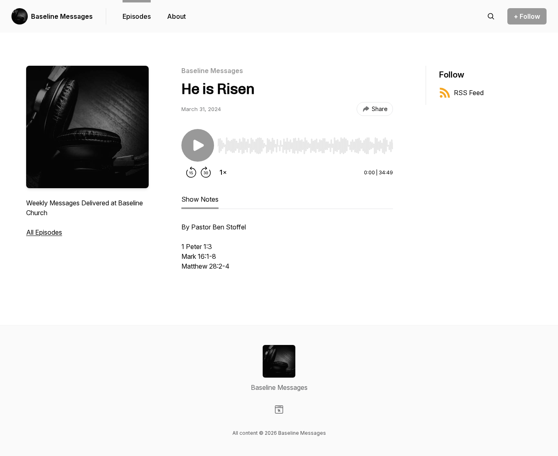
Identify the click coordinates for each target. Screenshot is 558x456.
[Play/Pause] (197, 145)
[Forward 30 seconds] (206, 172)
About (176, 16)
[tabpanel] (287, 250)
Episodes (137, 16)
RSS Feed (469, 93)
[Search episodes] (491, 16)
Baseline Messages (62, 16)
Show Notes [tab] (200, 199)
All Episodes (44, 232)
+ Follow (527, 16)
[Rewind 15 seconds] (191, 172)
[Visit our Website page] (279, 409)
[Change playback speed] (223, 172)
